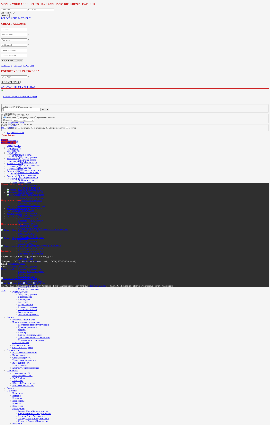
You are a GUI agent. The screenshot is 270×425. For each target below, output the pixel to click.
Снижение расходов (27, 162)
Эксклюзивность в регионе (31, 251)
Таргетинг (23, 302)
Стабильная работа (27, 160)
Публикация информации (30, 248)
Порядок (7, 120)
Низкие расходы (20, 355)
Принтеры (23, 332)
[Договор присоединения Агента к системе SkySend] (9, 230)
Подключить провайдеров (30, 281)
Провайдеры (18, 401)
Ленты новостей (57, 128)
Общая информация (27, 157)
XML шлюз (17, 380)
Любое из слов (26, 117)
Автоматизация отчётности (31, 198)
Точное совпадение (46, 117)
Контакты (17, 398)
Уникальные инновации (29, 170)
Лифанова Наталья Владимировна (34, 413)
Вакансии (17, 423)
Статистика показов (27, 309)
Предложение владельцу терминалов (43, 245)
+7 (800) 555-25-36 (15, 132)
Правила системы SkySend (31, 237)
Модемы (22, 330)
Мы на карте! (7, 269)
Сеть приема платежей (29, 188)
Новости (16, 403)
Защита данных (19, 365)
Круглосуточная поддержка (31, 271)
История (16, 396)
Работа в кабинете (26, 233)
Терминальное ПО (21, 373)
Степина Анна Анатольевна (31, 416)
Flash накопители (20, 342)
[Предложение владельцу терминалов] (12, 246)
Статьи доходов (25, 243)
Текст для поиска (11, 106)
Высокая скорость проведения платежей (26, 206)
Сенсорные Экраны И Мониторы (34, 337)
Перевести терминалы (28, 172)
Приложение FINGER (23, 385)
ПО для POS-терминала (23, 383)
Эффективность (25, 304)
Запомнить (6, 13)
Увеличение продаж (27, 223)
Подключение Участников (30, 254)
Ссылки (72, 128)
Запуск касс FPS (26, 259)
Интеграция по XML (28, 236)
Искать (45, 109)
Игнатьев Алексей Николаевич (33, 421)
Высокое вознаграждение (30, 269)
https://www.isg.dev (97, 286)
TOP (3, 290)
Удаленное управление (29, 165)
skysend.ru (12, 266)
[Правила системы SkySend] (9, 238)
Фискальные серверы (22, 347)
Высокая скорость (26, 276)
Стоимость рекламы (27, 307)
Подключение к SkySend (30, 200)
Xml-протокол (25, 274)
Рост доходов (24, 167)
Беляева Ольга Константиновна (33, 411)
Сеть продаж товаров (28, 218)
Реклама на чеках (26, 312)
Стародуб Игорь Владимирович (33, 418)
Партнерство (24, 299)
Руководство (18, 408)
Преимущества (14, 350)
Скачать (10, 388)
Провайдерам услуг (21, 182)
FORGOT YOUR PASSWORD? (16, 18)
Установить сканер (27, 180)
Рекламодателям (20, 292)
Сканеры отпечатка (21, 345)
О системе (12, 390)
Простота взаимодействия (30, 221)
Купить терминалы (27, 175)
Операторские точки (28, 177)
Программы (12, 370)
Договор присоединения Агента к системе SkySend (43, 229)
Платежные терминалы (23, 319)
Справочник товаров (28, 226)
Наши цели (17, 393)
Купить (10, 317)
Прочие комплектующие (30, 335)
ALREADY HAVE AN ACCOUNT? (18, 66)
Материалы (40, 128)
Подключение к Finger (28, 203)
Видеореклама (25, 297)
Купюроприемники (27, 327)
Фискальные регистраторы (31, 340)
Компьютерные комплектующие (33, 325)
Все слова (11, 117)
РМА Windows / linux (22, 375)
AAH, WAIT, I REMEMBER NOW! (18, 87)
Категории (12, 128)
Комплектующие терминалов (26, 322)
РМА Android (18, 378)
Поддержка (17, 406)
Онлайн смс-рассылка (28, 314)
